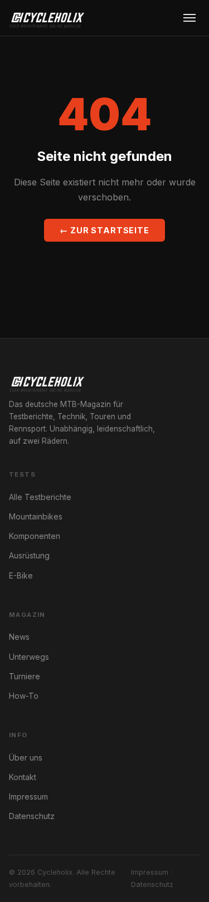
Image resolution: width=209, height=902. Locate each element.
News (19, 636)
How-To (23, 695)
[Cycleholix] (46, 18)
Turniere (24, 676)
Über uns (25, 757)
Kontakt (22, 777)
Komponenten (34, 536)
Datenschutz (32, 816)
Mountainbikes (35, 516)
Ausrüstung (29, 555)
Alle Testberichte (40, 497)
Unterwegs (29, 656)
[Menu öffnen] (189, 17)
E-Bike (21, 575)
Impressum (28, 796)
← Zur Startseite (104, 230)
